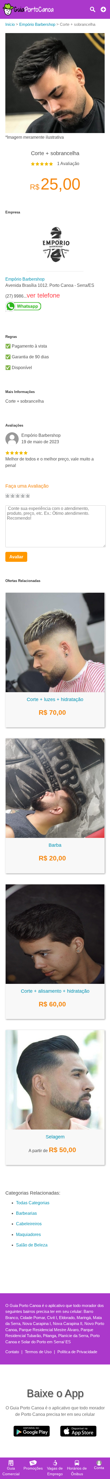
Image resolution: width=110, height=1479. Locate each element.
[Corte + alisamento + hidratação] (55, 982)
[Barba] (55, 836)
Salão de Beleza (32, 1245)
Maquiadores (28, 1234)
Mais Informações (20, 392)
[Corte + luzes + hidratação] (55, 690)
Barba (55, 845)
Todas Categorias (32, 1203)
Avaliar (16, 557)
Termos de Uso (38, 1351)
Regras (11, 337)
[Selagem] (55, 1128)
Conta (99, 1468)
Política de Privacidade (77, 1351)
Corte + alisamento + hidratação (55, 991)
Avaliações (14, 425)
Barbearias (26, 1213)
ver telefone (43, 295)
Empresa (12, 212)
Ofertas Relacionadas (22, 581)
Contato (12, 1351)
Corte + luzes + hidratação (55, 699)
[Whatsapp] (49, 306)
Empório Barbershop (25, 279)
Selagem (55, 1136)
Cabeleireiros (29, 1223)
